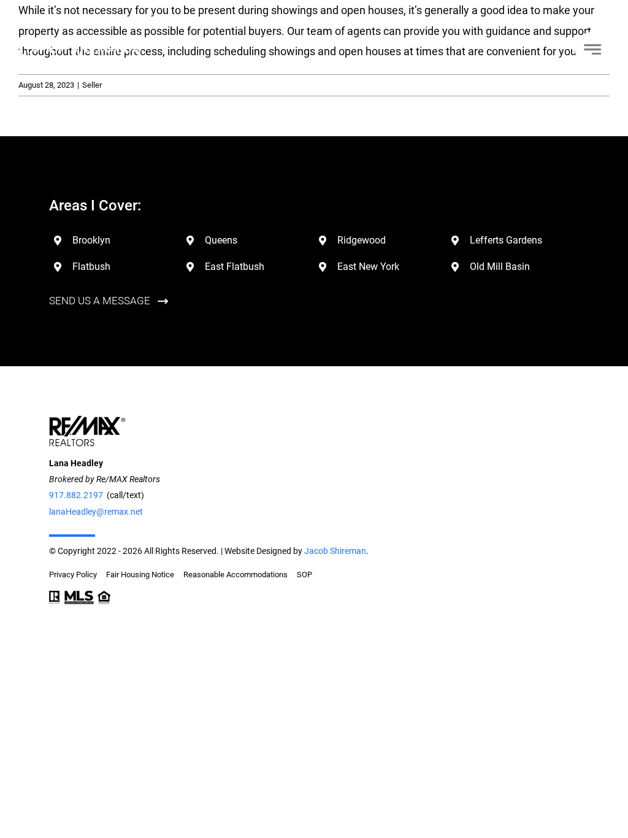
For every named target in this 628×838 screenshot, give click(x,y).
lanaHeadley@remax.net (96, 512)
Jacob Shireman (335, 551)
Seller (92, 85)
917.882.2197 (76, 495)
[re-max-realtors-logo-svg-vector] (87, 420)
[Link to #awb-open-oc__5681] (592, 49)
